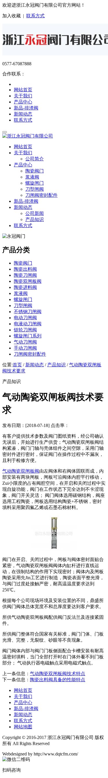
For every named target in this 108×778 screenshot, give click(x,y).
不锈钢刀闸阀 (27, 311)
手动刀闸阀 (25, 348)
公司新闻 (34, 213)
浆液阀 (32, 176)
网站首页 (23, 89)
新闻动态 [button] (23, 207)
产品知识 (34, 219)
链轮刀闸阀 (25, 329)
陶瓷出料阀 (25, 269)
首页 (17, 364)
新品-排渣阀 (26, 107)
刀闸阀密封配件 (41, 195)
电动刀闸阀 (25, 317)
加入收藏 (11, 15)
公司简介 (34, 158)
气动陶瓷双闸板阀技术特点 (57, 673)
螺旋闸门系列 (27, 335)
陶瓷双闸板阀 (27, 281)
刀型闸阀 (34, 189)
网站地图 (23, 726)
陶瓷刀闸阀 (25, 275)
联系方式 (35, 15)
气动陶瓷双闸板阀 (20, 471)
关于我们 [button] (23, 152)
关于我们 (23, 95)
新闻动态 (23, 114)
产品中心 (23, 101)
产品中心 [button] (23, 164)
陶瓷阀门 (34, 170)
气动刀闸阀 (25, 341)
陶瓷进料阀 (25, 287)
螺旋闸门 (34, 183)
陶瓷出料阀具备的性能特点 (57, 679)
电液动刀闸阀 (27, 323)
